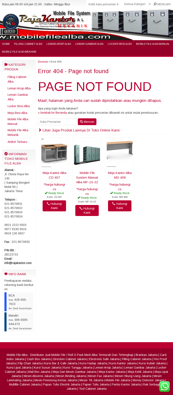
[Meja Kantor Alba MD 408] (120, 166)
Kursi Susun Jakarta (47, 367)
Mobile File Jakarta (117, 380)
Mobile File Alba (17, 355)
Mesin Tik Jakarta (91, 380)
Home (6, 43)
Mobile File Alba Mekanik (19, 51)
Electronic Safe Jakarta (104, 359)
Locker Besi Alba (120, 43)
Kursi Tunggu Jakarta (77, 367)
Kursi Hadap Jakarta (93, 363)
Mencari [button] (88, 121)
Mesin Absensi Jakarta (39, 376)
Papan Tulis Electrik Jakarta (61, 384)
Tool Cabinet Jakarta (93, 388)
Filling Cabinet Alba (28, 43)
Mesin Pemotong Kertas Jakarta (55, 380)
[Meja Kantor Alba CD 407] (54, 166)
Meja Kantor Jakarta (112, 371)
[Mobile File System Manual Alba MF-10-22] (87, 166)
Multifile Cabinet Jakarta (25, 384)
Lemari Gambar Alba (89, 43)
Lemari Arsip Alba (59, 43)
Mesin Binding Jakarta (71, 376)
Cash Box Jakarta (39, 359)
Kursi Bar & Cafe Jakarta (60, 363)
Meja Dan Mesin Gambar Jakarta (74, 371)
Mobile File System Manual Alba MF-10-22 (87, 177)
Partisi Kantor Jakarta (126, 384)
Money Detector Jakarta (149, 380)
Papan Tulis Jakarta (96, 384)
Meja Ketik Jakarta (140, 371)
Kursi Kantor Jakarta (123, 363)
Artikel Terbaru (17, 142)
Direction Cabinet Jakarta (70, 359)
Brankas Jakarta (147, 355)
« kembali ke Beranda (52, 112)
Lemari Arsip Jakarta (108, 367)
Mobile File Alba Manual (153, 43)
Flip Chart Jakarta (30, 363)
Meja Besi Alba (17, 113)
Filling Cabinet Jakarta (136, 359)
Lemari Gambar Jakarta (139, 367)
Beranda (43, 61)
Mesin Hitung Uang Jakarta (133, 376)
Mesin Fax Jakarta (100, 376)
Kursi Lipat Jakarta (19, 367)
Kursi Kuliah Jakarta (152, 363)
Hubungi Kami (56, 206)
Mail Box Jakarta (39, 371)
